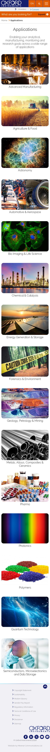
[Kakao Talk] (47, 737)
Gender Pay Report (22, 703)
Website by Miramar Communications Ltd (25, 746)
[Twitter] (36, 737)
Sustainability (19, 694)
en (32, 3)
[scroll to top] (45, 686)
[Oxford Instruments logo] (10, 3)
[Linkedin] (31, 737)
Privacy (17, 715)
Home (4, 20)
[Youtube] (42, 737)
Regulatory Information (23, 707)
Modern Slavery (20, 699)
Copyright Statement (22, 690)
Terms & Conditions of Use (25, 711)
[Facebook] (26, 737)
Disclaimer (18, 719)
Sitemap (17, 724)
